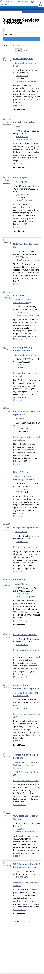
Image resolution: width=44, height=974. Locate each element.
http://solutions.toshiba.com (26, 780)
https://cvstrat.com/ (25, 200)
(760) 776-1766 (22, 194)
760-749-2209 (22, 75)
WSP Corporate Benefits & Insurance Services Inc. (26, 865)
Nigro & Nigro (20, 472)
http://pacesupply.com (26, 596)
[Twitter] (15, 170)
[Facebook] (14, 112)
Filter (5, 45)
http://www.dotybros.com (27, 260)
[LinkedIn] (15, 112)
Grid (25, 50)
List (19, 50)
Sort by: (13, 45)
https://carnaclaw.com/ (26, 139)
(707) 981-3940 (22, 593)
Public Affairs (21, 182)
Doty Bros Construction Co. (25, 245)
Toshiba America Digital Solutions (25, 756)
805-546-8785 (22, 136)
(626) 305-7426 (22, 708)
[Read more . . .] (20, 105)
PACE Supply (19, 579)
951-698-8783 (22, 489)
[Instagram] (19, 170)
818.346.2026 (22, 312)
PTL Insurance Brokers (25, 634)
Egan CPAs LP (20, 295)
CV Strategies (20, 177)
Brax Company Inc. (23, 58)
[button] (41, 4)
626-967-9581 (22, 644)
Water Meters (21, 584)
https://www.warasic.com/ (27, 831)
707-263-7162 (22, 428)
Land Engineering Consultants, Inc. (22, 349)
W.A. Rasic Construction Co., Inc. (25, 817)
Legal (17, 126)
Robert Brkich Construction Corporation (26, 687)
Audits (28, 299)
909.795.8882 (22, 364)
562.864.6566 (22, 257)
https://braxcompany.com (27, 81)
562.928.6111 (22, 829)
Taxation (19, 299)
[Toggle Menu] (41, 8)
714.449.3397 (22, 541)
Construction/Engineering (26, 63)
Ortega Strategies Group (26, 527)
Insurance (19, 418)
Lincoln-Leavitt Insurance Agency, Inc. (26, 413)
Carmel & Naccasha (23, 122)
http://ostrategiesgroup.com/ (26, 547)
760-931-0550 (22, 877)
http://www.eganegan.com (27, 315)
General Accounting (22, 478)
